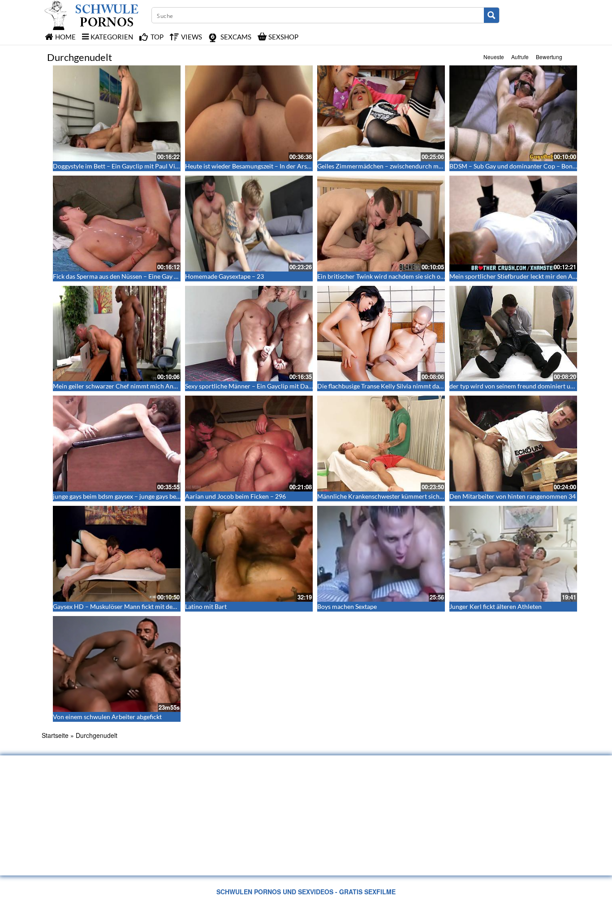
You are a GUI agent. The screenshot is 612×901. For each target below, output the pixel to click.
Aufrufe (520, 56)
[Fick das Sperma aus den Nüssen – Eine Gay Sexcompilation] (117, 224)
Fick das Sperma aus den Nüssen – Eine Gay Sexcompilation (135, 276)
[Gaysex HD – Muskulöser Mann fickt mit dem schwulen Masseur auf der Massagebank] (117, 554)
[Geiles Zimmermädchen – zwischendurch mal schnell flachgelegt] (381, 113)
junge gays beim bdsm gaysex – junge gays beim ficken (127, 496)
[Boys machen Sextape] (381, 554)
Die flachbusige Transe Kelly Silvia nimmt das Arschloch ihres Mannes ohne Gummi (432, 386)
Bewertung (549, 56)
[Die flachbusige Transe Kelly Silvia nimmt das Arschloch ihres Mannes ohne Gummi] (381, 334)
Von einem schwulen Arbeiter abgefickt (107, 716)
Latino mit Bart (206, 606)
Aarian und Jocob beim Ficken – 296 (235, 496)
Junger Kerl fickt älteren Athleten (495, 606)
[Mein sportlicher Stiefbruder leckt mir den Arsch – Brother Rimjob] (513, 224)
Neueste (493, 56)
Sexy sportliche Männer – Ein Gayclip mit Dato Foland (260, 386)
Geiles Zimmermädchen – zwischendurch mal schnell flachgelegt (406, 166)
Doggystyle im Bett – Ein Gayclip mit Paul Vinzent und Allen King (143, 166)
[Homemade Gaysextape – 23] (249, 224)
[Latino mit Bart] (249, 554)
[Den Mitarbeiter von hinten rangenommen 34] (513, 443)
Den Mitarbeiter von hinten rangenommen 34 (512, 496)
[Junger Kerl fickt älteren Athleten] (513, 554)
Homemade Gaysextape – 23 (224, 276)
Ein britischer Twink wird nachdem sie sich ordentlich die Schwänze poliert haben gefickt (440, 276)
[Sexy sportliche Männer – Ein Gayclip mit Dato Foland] (249, 334)
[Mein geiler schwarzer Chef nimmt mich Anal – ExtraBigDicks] (117, 334)
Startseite (55, 735)
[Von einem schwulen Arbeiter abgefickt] (117, 664)
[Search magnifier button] (491, 15)
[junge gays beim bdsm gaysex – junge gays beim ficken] (117, 443)
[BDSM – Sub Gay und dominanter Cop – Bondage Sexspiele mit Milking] (513, 113)
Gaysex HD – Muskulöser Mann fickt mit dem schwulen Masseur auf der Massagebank (171, 606)
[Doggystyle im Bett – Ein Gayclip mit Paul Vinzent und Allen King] (117, 113)
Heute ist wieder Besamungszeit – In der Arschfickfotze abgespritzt (277, 166)
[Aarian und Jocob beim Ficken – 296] (249, 443)
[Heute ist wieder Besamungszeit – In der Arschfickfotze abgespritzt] (249, 113)
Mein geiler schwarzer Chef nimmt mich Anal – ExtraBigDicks (138, 386)
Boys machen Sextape (347, 606)
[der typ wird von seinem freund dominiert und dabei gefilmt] (513, 334)
